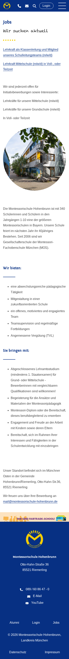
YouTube (37, 602)
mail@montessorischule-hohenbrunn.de (30, 501)
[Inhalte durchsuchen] (34, 6)
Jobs (56, 622)
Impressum (52, 652)
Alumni (14, 622)
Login (46, 5)
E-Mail (27, 6)
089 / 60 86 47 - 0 (19, 6)
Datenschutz (17, 652)
